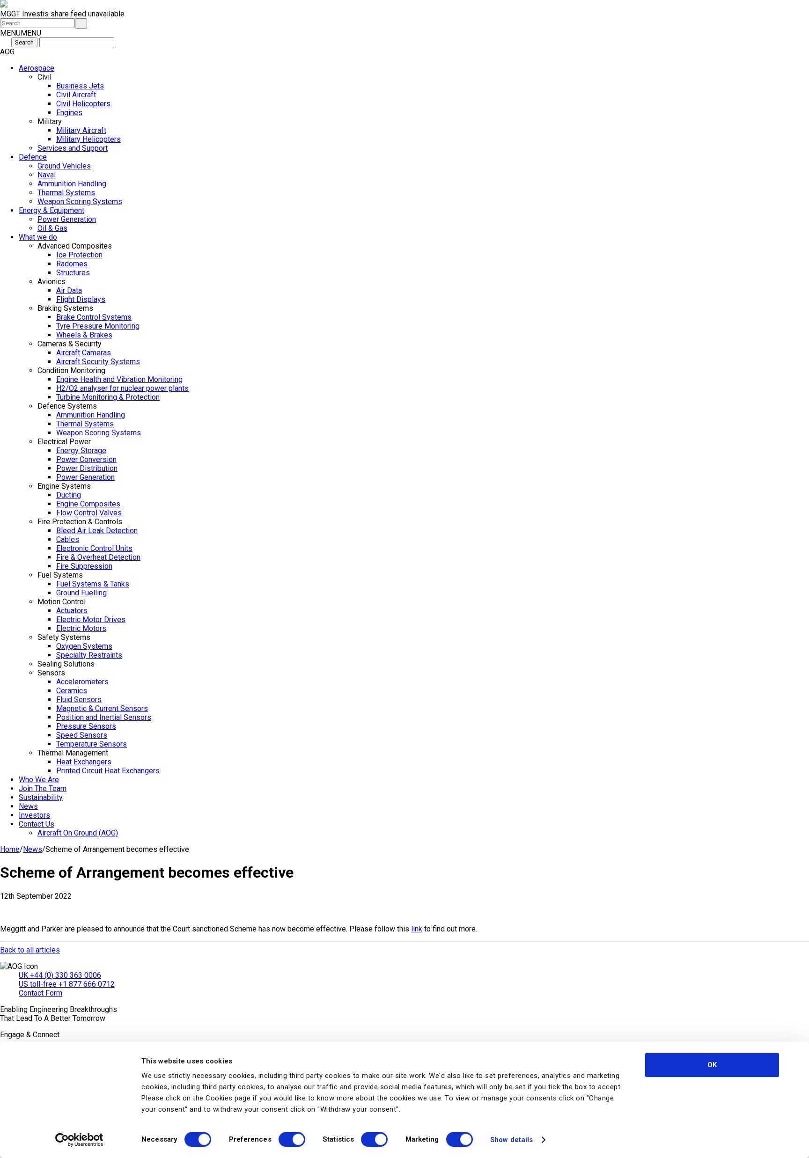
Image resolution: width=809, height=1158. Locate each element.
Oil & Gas (52, 228)
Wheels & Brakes (84, 334)
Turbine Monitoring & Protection (108, 397)
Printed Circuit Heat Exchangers (108, 770)
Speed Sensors (81, 735)
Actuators (72, 610)
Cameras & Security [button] (69, 343)
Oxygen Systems (84, 646)
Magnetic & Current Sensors (102, 708)
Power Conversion (86, 459)
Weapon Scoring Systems (79, 201)
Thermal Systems (66, 192)
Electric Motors (81, 628)
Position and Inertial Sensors (103, 717)
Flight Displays (80, 299)
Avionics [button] (51, 281)
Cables (67, 539)
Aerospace (36, 68)
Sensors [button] (51, 672)
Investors (34, 815)
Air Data (69, 290)
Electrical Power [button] (64, 441)
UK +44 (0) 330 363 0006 (60, 975)
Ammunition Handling (71, 183)
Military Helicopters (88, 139)
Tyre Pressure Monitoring (98, 326)
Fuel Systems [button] (60, 575)
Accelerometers (82, 681)
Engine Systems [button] (64, 486)
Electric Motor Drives (90, 619)
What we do (38, 237)
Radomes (72, 263)
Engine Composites (88, 503)
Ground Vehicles (64, 165)
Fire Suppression (84, 566)
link (416, 928)
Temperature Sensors (91, 744)
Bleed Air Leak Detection (97, 530)
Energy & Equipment (51, 210)
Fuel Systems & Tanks (92, 583)
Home (10, 849)
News (28, 806)
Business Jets (80, 85)
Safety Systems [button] (63, 637)
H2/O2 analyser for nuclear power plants (122, 388)
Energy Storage (81, 450)
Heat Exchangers (83, 761)
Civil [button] (44, 77)
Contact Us (36, 824)
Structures (73, 272)
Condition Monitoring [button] (71, 370)
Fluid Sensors (79, 699)
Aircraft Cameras (83, 352)
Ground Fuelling (81, 592)
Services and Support (72, 148)
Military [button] (49, 121)
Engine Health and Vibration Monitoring (119, 379)
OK (712, 1065)
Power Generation (66, 219)
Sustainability (41, 797)
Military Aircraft (81, 130)
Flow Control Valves (89, 512)
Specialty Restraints (89, 655)
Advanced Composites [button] (74, 246)
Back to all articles (30, 949)
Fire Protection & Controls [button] (79, 521)
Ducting (68, 495)
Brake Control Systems (94, 317)
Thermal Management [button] (72, 752)
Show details (511, 1140)
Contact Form (40, 993)
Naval (46, 174)
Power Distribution (87, 468)
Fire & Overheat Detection (98, 557)
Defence (33, 157)
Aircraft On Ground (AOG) (77, 832)
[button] (20, 33)
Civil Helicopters (83, 103)
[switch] (292, 1139)
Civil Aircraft (76, 94)
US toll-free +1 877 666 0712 (67, 984)
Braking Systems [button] (65, 308)
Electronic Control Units (94, 548)
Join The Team (42, 788)
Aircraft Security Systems (98, 361)
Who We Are (39, 779)
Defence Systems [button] (67, 406)
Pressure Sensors (86, 726)
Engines (69, 112)
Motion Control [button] (61, 601)
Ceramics (71, 690)
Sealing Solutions (66, 664)
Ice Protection (79, 254)
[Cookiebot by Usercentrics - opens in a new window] (79, 1140)
